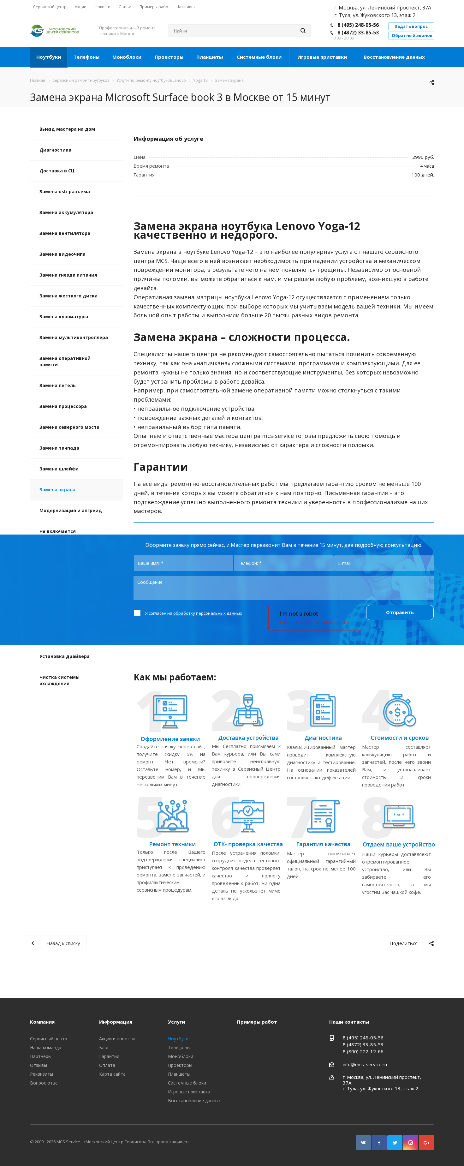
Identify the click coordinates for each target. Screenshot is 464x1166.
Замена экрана (57, 490)
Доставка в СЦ (56, 171)
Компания (42, 1022)
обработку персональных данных (207, 613)
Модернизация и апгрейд (70, 510)
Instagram (410, 1142)
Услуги (176, 1022)
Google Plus (426, 1142)
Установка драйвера (64, 656)
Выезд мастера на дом (67, 129)
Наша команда (45, 1047)
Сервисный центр (48, 1039)
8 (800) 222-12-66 (363, 1051)
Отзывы (38, 1065)
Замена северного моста (69, 427)
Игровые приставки (322, 57)
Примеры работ (257, 1022)
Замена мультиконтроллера (73, 337)
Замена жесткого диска (68, 296)
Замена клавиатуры (63, 317)
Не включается (57, 531)
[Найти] (303, 30)
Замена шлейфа (59, 469)
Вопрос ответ (45, 1083)
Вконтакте (363, 1142)
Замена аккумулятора (66, 212)
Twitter (394, 1142)
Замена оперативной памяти (65, 361)
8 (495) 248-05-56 (358, 24)
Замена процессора (63, 406)
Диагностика (55, 150)
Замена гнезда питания (68, 275)
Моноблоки (126, 57)
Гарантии (109, 1056)
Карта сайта (112, 1074)
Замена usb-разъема (64, 191)
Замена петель (57, 385)
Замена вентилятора (64, 233)
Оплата (107, 1065)
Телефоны (86, 57)
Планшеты (209, 57)
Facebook (379, 1142)
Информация (115, 1022)
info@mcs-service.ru (365, 1064)
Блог (104, 1047)
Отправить (400, 612)
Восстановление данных (394, 57)
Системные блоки (259, 57)
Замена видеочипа (62, 254)
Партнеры (40, 1056)
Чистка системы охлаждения (59, 680)
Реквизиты (41, 1074)
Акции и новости (117, 1039)
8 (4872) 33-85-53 (358, 32)
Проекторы (169, 57)
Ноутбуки (48, 57)
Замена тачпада (59, 448)
